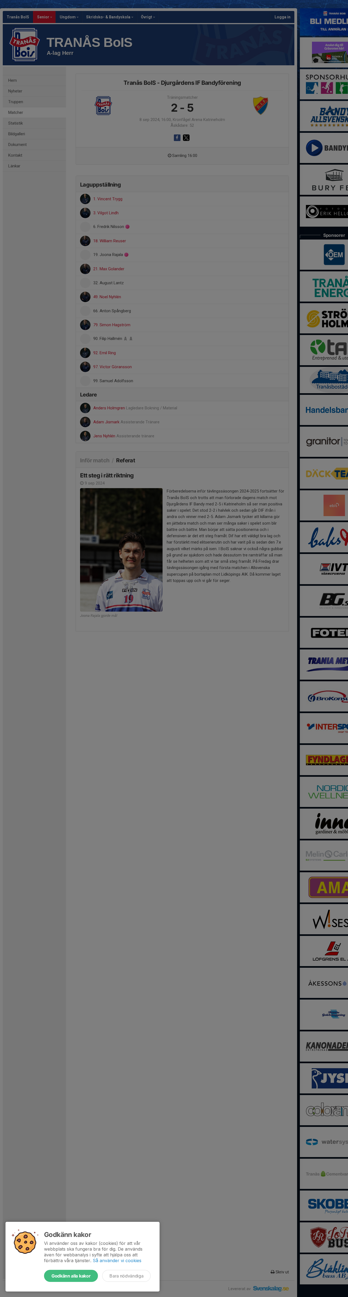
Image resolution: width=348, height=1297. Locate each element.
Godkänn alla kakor (71, 1276)
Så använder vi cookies (117, 1260)
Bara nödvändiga (126, 1276)
